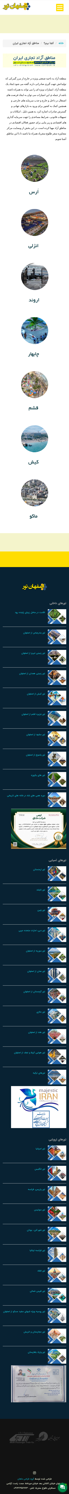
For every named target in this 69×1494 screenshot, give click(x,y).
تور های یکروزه (38, 775)
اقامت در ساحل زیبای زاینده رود (30, 612)
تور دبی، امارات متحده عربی (32, 930)
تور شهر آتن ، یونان (36, 1230)
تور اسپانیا (40, 1148)
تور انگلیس (40, 1169)
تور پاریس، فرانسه (36, 1189)
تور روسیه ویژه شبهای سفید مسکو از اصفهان (24, 1311)
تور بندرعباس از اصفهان (34, 633)
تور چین (41, 910)
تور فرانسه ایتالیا (37, 1250)
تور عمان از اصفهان (36, 971)
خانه (61, 43)
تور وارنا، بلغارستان (36, 1352)
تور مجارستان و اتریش (34, 1332)
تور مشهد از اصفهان (35, 734)
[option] (47, 1437)
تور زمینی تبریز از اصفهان (33, 653)
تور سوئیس (39, 1209)
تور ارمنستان (39, 869)
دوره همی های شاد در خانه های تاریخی (26, 795)
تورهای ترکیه (39, 1073)
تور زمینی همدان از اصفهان (32, 673)
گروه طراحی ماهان (26, 1479)
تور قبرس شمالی (37, 1291)
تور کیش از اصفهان (36, 694)
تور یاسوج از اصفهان (35, 755)
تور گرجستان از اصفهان (34, 991)
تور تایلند (40, 890)
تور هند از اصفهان (36, 1032)
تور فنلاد (41, 1271)
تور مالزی (40, 1012)
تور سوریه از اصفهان (35, 951)
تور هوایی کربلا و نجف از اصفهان (29, 1052)
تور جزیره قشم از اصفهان (33, 714)
